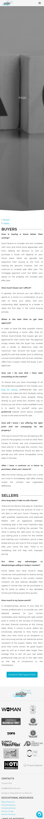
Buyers (6, 219)
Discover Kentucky (8, 814)
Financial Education (8, 805)
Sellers (6, 223)
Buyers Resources (8, 802)
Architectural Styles (8, 808)
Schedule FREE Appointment (22, 675)
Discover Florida (7, 811)
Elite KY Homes (9, 390)
